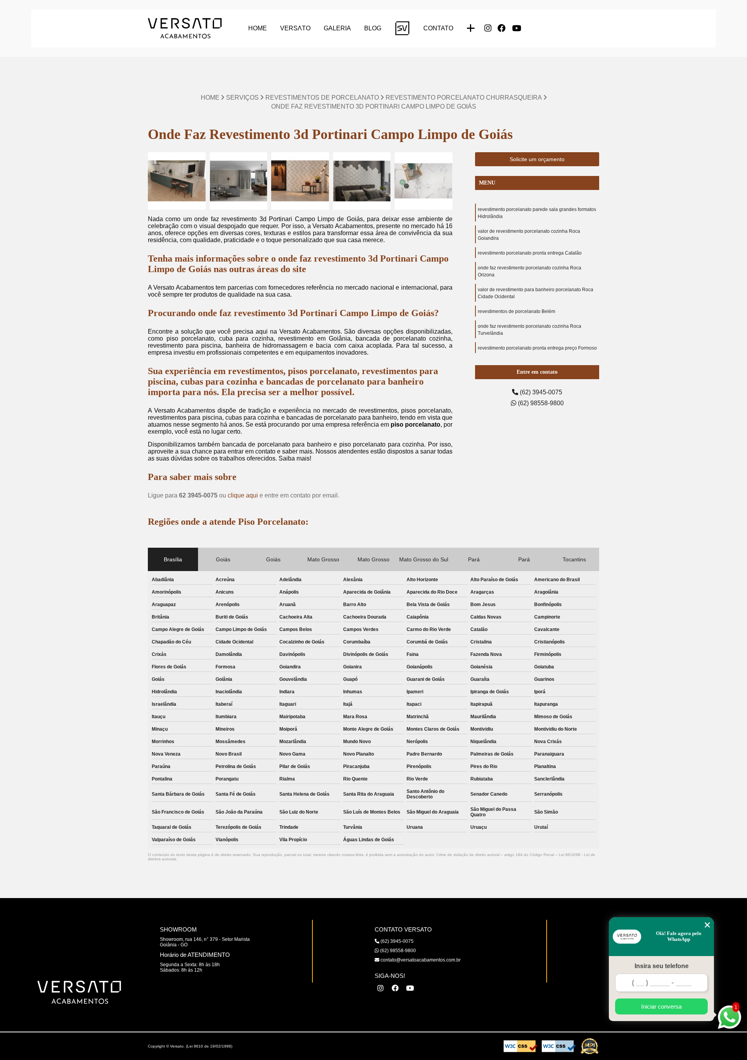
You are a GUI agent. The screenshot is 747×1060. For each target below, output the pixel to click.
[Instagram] (487, 28)
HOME (257, 28)
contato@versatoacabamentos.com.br (420, 960)
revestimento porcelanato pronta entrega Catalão (530, 253)
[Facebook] (502, 28)
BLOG (372, 28)
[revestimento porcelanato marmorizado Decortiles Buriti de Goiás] (423, 181)
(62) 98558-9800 (540, 403)
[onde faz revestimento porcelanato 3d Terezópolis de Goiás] (177, 181)
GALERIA (337, 28)
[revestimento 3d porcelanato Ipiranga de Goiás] (300, 181)
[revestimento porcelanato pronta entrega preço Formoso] (362, 181)
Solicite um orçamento (537, 159)
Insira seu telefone (662, 966)
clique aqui (243, 495)
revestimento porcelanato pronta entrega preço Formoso (537, 348)
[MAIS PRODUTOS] (471, 28)
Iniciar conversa (661, 1006)
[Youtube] (516, 28)
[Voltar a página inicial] (185, 28)
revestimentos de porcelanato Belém (516, 311)
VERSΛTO (295, 28)
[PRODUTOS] (402, 28)
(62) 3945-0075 (540, 392)
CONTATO (438, 28)
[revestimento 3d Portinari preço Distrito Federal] (239, 181)
